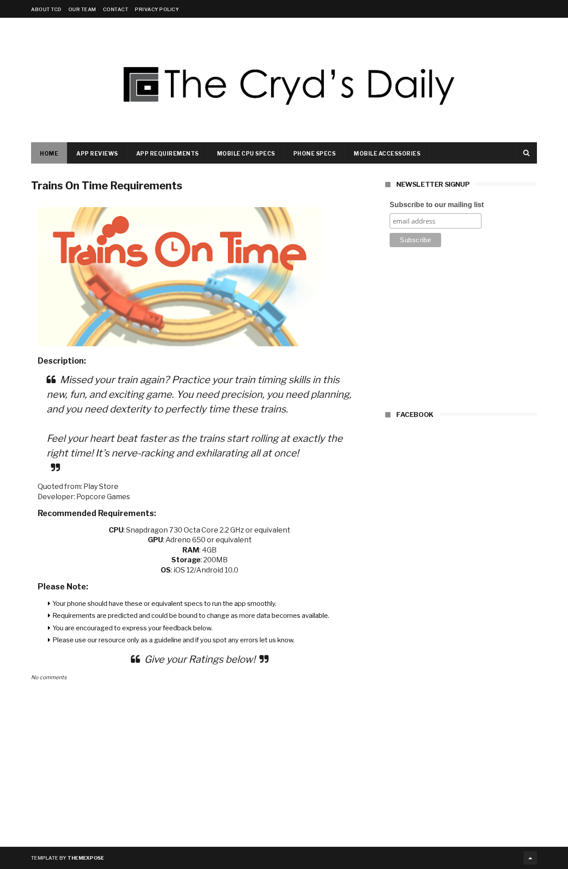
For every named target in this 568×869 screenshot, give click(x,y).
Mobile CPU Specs (246, 153)
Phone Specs (314, 153)
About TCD (46, 9)
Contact (116, 9)
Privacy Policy (157, 9)
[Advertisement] (461, 331)
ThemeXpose (85, 858)
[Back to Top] (530, 858)
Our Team (82, 9)
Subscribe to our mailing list (437, 204)
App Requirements (167, 153)
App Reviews (97, 153)
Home (49, 153)
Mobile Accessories (387, 153)
